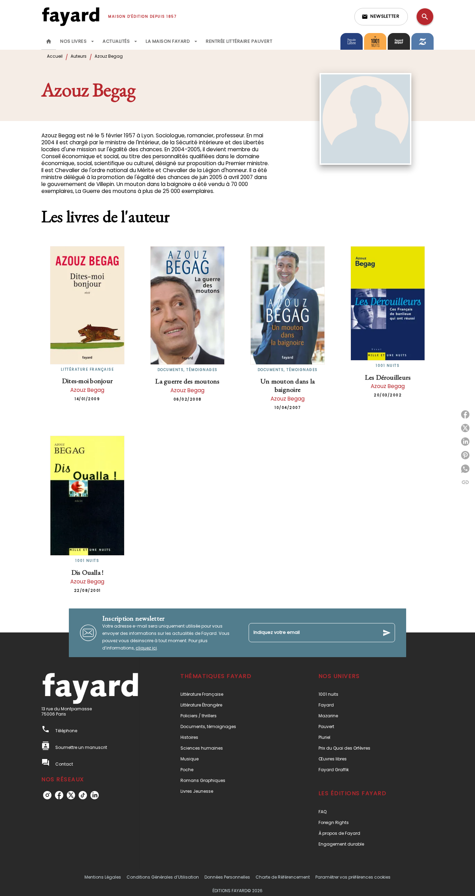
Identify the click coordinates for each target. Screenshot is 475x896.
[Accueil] (70, 16)
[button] (381, 16)
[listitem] (47, 795)
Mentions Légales (102, 877)
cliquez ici (146, 648)
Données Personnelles (227, 877)
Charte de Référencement (283, 877)
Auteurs (79, 56)
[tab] (48, 41)
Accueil (55, 56)
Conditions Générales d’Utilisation (163, 877)
